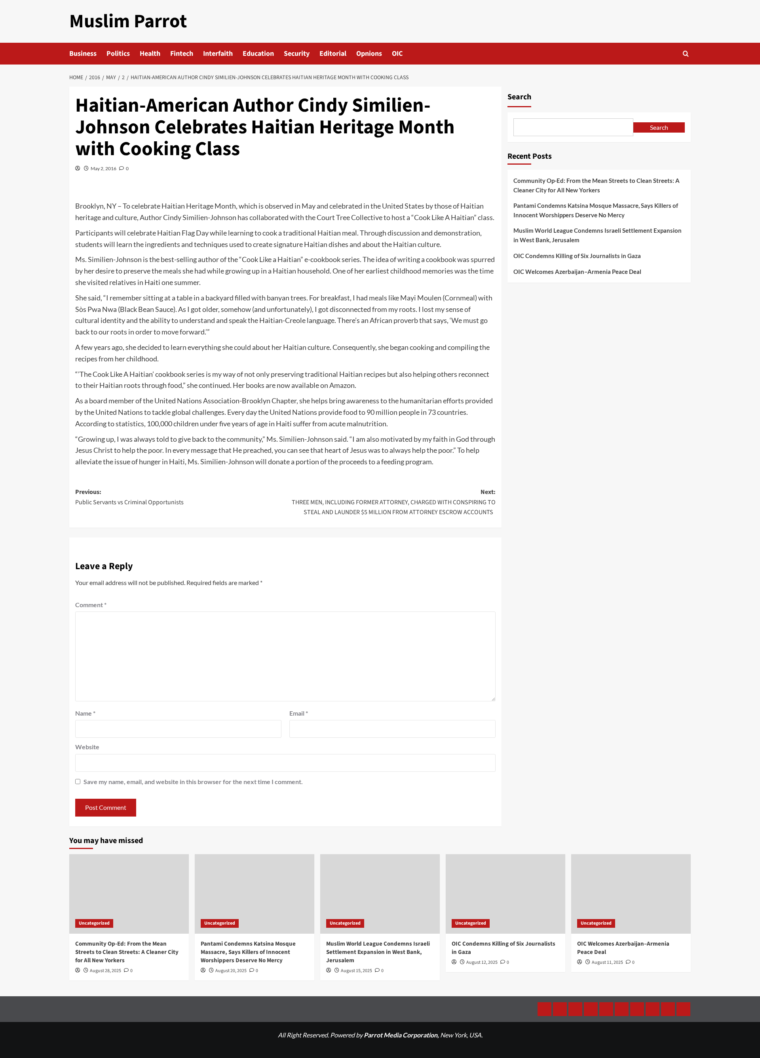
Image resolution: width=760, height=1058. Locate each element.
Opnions (369, 54)
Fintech (181, 54)
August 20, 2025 (231, 970)
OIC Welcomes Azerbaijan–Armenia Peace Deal (577, 271)
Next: (394, 502)
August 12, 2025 (482, 962)
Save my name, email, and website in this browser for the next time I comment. (193, 781)
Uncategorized (94, 923)
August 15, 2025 (356, 970)
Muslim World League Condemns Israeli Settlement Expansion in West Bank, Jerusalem (597, 235)
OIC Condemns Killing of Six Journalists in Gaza (577, 255)
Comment (90, 604)
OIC (397, 54)
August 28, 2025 (105, 970)
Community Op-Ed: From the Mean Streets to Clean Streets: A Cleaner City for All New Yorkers (596, 185)
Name (85, 713)
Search (519, 97)
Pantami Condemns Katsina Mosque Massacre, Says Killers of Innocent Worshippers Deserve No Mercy (595, 210)
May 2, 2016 (103, 168)
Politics (118, 54)
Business (83, 54)
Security (297, 54)
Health (150, 54)
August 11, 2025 (607, 962)
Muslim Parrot (128, 21)
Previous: (129, 497)
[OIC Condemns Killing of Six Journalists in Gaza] (505, 894)
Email (298, 713)
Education (258, 54)
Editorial (332, 54)
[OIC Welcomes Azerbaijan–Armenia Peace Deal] (631, 894)
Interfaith (218, 54)
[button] (686, 54)
